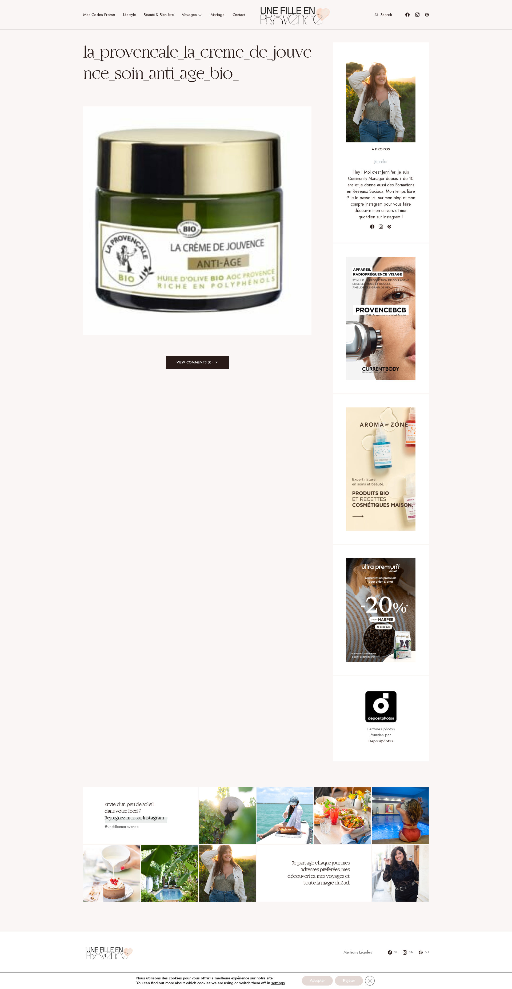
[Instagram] (417, 15)
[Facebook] (407, 15)
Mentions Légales (357, 952)
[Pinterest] (427, 15)
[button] (383, 14)
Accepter (317, 980)
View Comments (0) (195, 362)
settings (278, 983)
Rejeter (349, 980)
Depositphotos (381, 741)
